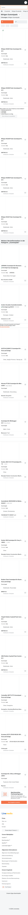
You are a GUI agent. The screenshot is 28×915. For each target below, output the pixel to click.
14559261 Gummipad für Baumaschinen (13, 265)
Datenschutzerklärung (7, 855)
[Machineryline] (2, 11)
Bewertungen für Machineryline (9, 861)
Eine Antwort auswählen (8, 116)
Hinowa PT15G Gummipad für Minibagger (13, 383)
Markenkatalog (5, 863)
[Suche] (25, 7)
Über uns (4, 821)
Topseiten (4, 866)
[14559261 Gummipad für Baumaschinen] (14, 255)
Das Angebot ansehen (14, 802)
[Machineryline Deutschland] (10, 2)
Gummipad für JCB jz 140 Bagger (11, 773)
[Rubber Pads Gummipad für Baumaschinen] (14, 569)
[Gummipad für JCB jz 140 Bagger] (14, 763)
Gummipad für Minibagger (8, 421)
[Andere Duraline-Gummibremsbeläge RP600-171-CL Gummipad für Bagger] (14, 294)
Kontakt (4, 826)
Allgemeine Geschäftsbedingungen (10, 852)
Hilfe (3, 824)
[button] (25, 2)
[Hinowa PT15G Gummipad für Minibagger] (14, 373)
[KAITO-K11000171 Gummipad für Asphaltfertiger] (14, 338)
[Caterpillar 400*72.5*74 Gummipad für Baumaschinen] (14, 684)
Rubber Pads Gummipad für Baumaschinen (14, 579)
